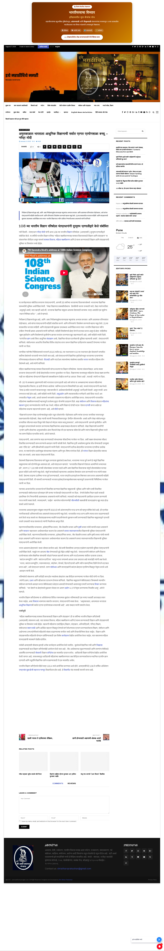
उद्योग (67, 588)
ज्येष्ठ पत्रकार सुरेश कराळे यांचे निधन (30, 774)
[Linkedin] (137, 112)
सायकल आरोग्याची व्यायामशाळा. (132, 221)
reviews (72, 783)
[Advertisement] (64, 701)
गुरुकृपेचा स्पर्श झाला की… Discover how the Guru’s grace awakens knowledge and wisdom (137, 349)
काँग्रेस (50, 652)
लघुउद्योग (60, 394)
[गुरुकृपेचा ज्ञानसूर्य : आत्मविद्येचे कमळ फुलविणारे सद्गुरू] (122, 368)
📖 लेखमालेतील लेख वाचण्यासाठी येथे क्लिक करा (82, 37)
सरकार (26, 531)
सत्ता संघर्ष (32, 112)
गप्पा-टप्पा (96, 105)
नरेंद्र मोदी (41, 232)
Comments (57, 783)
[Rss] (147, 112)
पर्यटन (42, 105)
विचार (97, 584)
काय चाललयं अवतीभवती (20, 105)
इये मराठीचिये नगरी (22, 76)
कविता (24, 112)
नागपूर (42, 670)
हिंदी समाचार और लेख (101, 112)
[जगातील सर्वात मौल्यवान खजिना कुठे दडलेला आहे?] (122, 384)
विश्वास (35, 601)
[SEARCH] (142, 131)
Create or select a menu (26, 46)
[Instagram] (128, 112)
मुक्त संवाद (16, 112)
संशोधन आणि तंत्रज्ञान (84, 105)
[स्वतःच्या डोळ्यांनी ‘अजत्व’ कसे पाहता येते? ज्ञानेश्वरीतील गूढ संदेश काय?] (122, 296)
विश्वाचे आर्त (34, 105)
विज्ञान (69, 232)
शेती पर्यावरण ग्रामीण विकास (67, 105)
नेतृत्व (29, 397)
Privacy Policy (152, 880)
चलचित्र (56, 112)
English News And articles (81, 112)
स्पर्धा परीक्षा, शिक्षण (108, 105)
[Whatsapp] (150, 112)
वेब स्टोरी (40, 112)
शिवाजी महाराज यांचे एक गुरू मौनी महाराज (17, 119)
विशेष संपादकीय (52, 105)
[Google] (134, 112)
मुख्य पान (8, 105)
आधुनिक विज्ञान (25, 605)
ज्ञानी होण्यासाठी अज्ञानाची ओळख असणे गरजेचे (87, 740)
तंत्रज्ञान (50, 338)
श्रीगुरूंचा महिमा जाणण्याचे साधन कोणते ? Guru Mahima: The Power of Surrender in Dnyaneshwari (137, 313)
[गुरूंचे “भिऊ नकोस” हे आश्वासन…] (122, 333)
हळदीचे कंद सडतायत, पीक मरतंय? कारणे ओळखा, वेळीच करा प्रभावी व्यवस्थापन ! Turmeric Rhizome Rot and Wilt (129, 150)
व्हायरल (66, 112)
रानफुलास (57, 47)
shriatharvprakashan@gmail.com (74, 868)
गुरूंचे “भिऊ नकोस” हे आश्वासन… (136, 329)
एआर (32, 580)
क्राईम (48, 112)
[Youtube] (141, 112)
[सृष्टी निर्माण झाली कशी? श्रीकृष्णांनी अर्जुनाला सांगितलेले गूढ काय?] (122, 280)
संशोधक (53, 567)
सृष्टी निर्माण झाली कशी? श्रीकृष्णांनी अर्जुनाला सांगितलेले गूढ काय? (137, 277)
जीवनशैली (75, 500)
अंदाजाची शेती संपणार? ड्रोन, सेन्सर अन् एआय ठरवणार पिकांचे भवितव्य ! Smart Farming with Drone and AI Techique (129, 174)
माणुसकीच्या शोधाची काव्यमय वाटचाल (133, 203)
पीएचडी (47, 359)
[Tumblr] (139, 112)
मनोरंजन (8, 112)
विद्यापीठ (67, 670)
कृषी (80, 527)
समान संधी (31, 628)
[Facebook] (123, 112)
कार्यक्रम (65, 635)
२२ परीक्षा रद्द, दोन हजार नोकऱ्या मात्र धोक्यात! (128, 188)
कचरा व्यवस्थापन (71, 531)
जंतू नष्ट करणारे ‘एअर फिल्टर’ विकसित (93, 774)
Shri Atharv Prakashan (66, 880)
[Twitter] (125, 112)
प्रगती (87, 405)
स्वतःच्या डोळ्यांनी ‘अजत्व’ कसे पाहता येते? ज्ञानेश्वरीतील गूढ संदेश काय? (137, 294)
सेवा (48, 552)
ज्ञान (28, 338)
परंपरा (85, 451)
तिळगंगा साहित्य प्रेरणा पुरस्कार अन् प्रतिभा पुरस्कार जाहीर (63, 775)
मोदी (56, 409)
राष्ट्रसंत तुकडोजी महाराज (29, 670)
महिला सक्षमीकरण (63, 239)
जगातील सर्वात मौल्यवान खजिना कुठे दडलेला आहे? (137, 380)
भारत (86, 359)
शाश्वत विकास (49, 239)
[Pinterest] (131, 112)
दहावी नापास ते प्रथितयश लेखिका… (40, 738)
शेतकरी (38, 652)
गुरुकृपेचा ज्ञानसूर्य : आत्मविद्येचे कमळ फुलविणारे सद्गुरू (137, 364)
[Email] (144, 112)
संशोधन (83, 401)
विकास (93, 401)
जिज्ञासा (99, 645)
